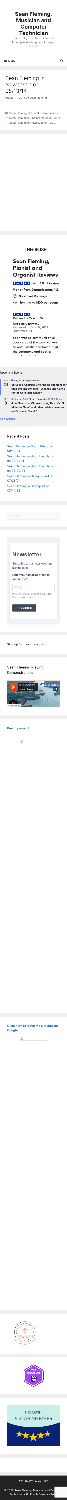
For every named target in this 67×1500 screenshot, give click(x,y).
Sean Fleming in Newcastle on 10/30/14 (34, 122)
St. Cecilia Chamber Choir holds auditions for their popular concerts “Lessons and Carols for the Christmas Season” (39, 388)
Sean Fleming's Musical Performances (33, 113)
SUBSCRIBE (24, 608)
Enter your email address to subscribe (31, 577)
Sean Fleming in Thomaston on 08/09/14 (35, 118)
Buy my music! (18, 728)
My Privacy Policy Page (33, 1481)
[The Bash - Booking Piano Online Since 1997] (33, 1445)
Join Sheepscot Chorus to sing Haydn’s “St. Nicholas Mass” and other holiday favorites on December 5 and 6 (38, 407)
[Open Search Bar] (61, 60)
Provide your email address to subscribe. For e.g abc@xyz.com (32, 595)
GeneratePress (48, 1494)
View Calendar (8, 418)
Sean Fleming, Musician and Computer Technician (33, 23)
